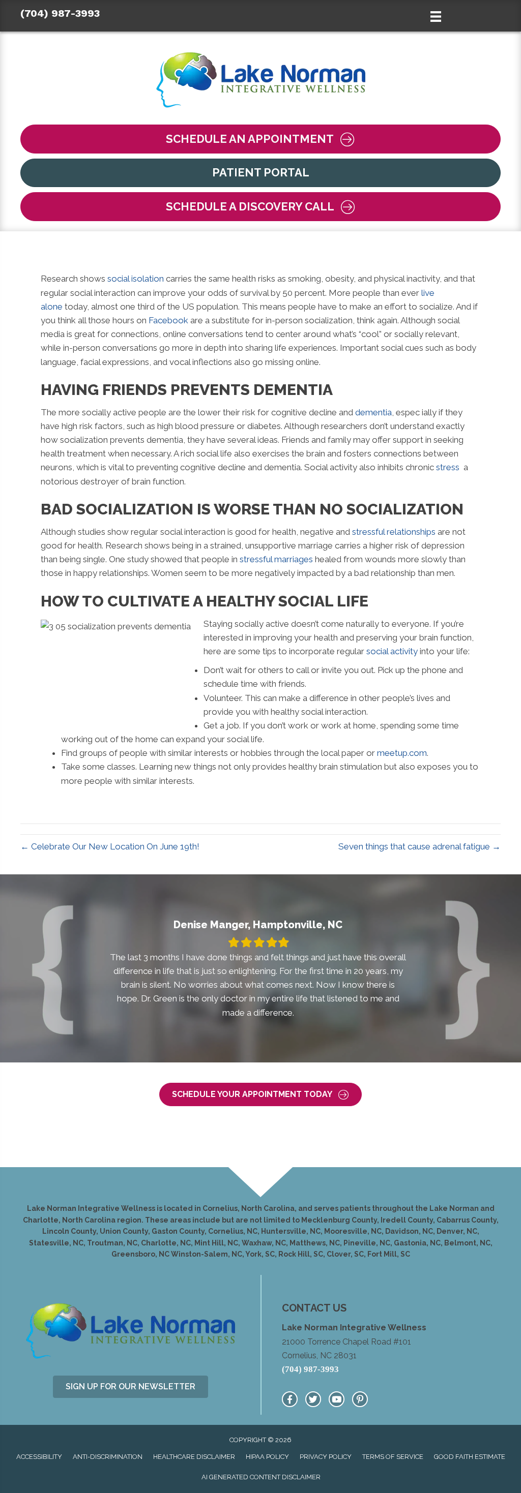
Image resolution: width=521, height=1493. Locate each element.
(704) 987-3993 (60, 13)
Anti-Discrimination (107, 1456)
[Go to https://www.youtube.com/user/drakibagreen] (336, 1399)
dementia (373, 412)
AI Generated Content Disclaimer (261, 1477)
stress (447, 467)
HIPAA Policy (267, 1456)
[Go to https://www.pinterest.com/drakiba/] (360, 1399)
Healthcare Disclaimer (194, 1456)
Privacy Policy (326, 1456)
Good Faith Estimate (469, 1456)
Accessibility (39, 1456)
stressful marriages (276, 559)
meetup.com (402, 753)
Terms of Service (392, 1456)
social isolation (135, 278)
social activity (392, 651)
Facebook (168, 320)
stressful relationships (394, 532)
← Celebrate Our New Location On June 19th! (109, 846)
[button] (260, 139)
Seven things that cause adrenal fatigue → (419, 846)
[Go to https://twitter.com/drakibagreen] (313, 1399)
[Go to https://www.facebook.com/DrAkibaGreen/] (290, 1399)
